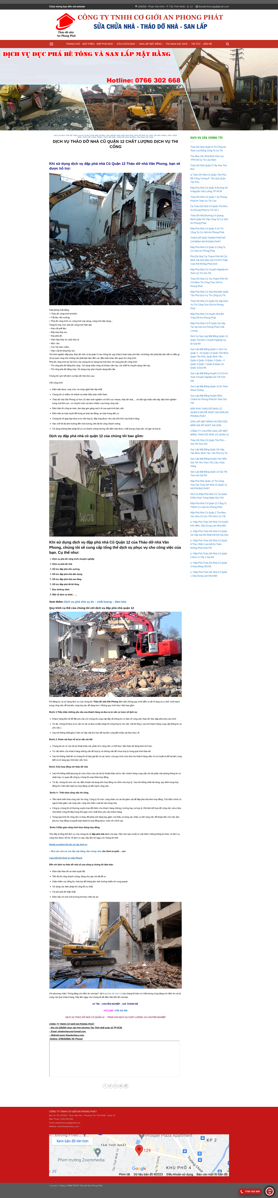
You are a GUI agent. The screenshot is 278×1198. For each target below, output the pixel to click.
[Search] (227, 44)
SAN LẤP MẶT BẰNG (150, 44)
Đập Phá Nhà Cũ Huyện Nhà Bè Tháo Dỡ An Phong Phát (207, 327)
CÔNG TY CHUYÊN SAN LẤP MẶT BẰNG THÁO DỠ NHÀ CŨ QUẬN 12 (209, 444)
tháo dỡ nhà (113, 1004)
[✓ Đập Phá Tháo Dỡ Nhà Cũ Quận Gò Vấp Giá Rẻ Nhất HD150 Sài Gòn (209, 544)
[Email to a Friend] (115, 1097)
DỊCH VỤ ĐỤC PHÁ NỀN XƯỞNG (92, 147)
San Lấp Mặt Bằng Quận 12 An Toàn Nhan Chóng (209, 399)
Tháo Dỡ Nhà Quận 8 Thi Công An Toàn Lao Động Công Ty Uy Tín (208, 160)
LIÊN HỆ (207, 44)
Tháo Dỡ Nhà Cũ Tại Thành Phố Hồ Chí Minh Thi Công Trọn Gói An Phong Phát (209, 294)
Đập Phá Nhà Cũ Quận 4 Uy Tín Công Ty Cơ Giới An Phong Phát (207, 241)
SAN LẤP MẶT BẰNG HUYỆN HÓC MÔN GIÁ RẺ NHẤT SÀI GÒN (209, 435)
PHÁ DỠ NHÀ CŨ (141, 147)
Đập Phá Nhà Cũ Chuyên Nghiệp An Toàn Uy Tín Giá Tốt (209, 282)
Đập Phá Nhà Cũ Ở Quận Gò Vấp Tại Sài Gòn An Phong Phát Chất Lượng (207, 338)
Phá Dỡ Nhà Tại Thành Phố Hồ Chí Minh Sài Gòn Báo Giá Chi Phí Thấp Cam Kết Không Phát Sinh (209, 271)
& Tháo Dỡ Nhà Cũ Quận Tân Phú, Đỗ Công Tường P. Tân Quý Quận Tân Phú (208, 189)
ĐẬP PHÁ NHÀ (105, 44)
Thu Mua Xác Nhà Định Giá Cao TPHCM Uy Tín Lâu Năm (207, 169)
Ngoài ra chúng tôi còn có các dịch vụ (68, 855)
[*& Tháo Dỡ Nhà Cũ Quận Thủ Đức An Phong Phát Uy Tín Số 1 (209, 219)
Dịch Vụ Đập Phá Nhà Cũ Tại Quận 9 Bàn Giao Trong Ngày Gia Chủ (208, 507)
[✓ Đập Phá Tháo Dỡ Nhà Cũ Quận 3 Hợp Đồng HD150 (208, 576)
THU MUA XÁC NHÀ (176, 44)
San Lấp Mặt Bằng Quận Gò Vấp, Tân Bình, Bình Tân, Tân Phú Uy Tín (209, 462)
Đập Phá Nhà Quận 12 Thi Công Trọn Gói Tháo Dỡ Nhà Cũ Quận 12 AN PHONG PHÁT (208, 496)
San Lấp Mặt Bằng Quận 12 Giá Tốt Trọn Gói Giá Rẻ (208, 485)
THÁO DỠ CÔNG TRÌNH (92, 148)
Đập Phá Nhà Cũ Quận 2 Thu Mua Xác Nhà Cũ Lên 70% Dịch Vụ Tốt (208, 526)
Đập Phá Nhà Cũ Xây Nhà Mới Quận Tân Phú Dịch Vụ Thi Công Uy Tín (209, 305)
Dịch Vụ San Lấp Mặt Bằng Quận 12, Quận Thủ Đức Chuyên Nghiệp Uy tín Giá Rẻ (209, 351)
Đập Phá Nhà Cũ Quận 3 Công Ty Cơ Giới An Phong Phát (207, 260)
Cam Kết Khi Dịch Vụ (60, 869)
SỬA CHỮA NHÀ (126, 44)
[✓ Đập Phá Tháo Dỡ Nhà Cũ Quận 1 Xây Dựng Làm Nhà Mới (208, 585)
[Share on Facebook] (105, 1097)
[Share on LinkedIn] (126, 1097)
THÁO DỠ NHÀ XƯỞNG (126, 148)
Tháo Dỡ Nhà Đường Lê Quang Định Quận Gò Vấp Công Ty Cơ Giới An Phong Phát (209, 230)
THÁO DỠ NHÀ (109, 148)
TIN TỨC (196, 44)
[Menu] (51, 44)
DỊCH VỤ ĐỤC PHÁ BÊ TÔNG (66, 147)
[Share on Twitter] (110, 1097)
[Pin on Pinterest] (120, 1097)
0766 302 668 (121, 1021)
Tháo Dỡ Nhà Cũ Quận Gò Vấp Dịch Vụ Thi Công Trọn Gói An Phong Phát (209, 316)
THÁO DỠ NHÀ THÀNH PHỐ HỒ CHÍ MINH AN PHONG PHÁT (207, 251)
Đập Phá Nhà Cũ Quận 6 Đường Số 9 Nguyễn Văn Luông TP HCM (209, 201)
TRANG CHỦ (73, 44)
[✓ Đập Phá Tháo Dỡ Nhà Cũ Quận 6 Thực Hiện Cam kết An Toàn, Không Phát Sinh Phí (208, 555)
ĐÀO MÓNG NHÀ (113, 147)
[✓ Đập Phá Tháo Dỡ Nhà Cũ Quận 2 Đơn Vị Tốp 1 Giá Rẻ (208, 566)
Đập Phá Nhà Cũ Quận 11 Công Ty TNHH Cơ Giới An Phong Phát (208, 516)
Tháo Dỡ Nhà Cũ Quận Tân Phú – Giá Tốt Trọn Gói (208, 453)
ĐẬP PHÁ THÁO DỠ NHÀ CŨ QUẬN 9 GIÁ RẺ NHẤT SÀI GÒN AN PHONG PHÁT (209, 423)
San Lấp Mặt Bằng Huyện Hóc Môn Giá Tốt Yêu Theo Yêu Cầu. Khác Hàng (208, 474)
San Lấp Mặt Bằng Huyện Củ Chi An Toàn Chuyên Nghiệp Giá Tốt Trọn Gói (209, 388)
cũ (120, 1004)
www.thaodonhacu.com (68, 1138)
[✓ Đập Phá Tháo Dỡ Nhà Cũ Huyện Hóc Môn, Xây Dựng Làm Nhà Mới (209, 535)
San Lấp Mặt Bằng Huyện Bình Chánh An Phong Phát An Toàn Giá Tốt (208, 410)
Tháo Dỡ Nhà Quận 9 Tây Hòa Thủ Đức (208, 178)
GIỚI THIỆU (88, 44)
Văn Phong (76, 869)
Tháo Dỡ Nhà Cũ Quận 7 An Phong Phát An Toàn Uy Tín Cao (208, 210)
